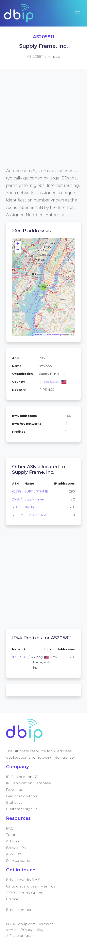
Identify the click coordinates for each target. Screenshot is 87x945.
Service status (18, 860)
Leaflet (38, 334)
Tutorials (13, 834)
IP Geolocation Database (28, 783)
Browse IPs (16, 847)
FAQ (10, 828)
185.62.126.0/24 (22, 657)
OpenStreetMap (54, 334)
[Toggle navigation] (77, 13)
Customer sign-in (22, 809)
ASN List (13, 854)
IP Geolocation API (22, 777)
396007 (17, 515)
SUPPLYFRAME (36, 491)
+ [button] (17, 243)
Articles (12, 841)
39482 (16, 507)
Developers (16, 789)
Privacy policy (31, 930)
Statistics (14, 802)
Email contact (18, 909)
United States (49, 382)
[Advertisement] (43, 123)
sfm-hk (30, 507)
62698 (16, 491)
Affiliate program (20, 936)
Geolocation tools (22, 796)
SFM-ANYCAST (36, 515)
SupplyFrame (34, 499)
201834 (17, 499)
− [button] (17, 249)
